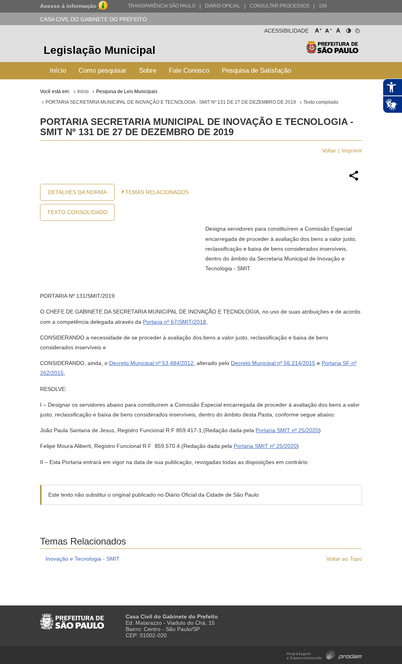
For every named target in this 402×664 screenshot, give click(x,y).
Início (58, 70)
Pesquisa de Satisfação (256, 70)
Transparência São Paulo (162, 6)
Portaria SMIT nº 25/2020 (287, 430)
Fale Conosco (189, 70)
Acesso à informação (68, 6)
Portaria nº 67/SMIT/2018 (174, 322)
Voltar (329, 150)
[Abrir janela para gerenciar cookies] (357, 29)
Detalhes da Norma (77, 192)
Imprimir (352, 150)
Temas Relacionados (157, 192)
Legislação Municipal (99, 50)
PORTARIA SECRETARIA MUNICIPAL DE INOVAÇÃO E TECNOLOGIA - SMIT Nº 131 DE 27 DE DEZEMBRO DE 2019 (171, 102)
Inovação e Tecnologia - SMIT (83, 559)
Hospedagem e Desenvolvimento (324, 654)
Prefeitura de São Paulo (332, 51)
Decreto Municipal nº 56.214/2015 (273, 363)
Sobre (147, 70)
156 (323, 6)
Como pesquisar (102, 70)
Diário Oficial (222, 6)
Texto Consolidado (77, 212)
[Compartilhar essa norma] (353, 179)
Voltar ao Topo (344, 559)
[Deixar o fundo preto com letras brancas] (348, 29)
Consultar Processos (279, 6)
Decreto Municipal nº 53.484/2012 (151, 363)
